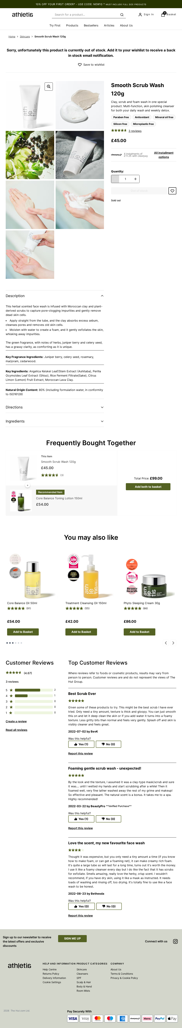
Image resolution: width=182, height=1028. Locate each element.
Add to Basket (23, 632)
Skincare (25, 36)
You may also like (91, 537)
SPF (79, 977)
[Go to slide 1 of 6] (7, 643)
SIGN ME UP (72, 938)
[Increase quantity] (135, 179)
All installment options (163, 155)
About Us (116, 969)
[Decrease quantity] (115, 179)
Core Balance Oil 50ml (22, 603)
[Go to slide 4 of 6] (15, 643)
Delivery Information (54, 977)
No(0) (110, 744)
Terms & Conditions (122, 973)
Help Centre (50, 969)
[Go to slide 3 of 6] (13, 643)
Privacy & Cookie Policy (124, 977)
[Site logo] (22, 15)
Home (12, 36)
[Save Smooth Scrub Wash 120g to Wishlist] (80, 64)
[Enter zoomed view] (49, 86)
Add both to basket (148, 486)
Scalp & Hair (84, 982)
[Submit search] (122, 14)
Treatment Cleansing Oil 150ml (85, 603)
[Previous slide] (166, 643)
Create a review (16, 721)
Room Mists (83, 990)
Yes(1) (83, 744)
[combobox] (89, 14)
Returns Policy (51, 973)
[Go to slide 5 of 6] (18, 643)
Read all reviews (16, 730)
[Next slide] (173, 643)
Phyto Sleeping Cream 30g (142, 603)
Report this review (80, 753)
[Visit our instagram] (175, 941)
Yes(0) (84, 906)
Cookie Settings (52, 982)
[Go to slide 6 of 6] (21, 643)
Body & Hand (84, 986)
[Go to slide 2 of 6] (10, 643)
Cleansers (82, 973)
